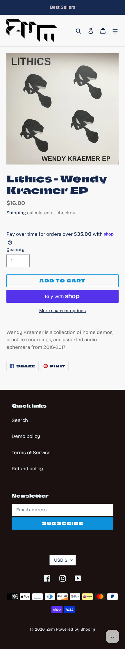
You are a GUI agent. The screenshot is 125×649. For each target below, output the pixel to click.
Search (20, 420)
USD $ (60, 560)
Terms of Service (31, 453)
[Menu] (115, 30)
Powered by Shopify (75, 629)
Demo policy (26, 436)
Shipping (16, 212)
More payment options (62, 310)
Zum (51, 629)
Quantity (15, 249)
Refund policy (27, 469)
